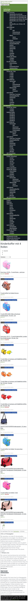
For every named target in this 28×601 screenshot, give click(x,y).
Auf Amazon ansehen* (10, 300)
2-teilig (11, 73)
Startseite (16, 531)
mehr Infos (16, 599)
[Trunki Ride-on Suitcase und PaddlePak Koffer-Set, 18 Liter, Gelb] (7, 357)
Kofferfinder (7, 9)
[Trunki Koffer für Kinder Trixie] (7, 491)
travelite (12, 53)
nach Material (10, 27)
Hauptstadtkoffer (14, 43)
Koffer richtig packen (12, 239)
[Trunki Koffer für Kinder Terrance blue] (7, 447)
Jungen (9, 200)
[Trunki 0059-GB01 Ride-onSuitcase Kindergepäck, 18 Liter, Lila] (7, 312)
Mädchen (9, 202)
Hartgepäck (13, 226)
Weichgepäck (13, 228)
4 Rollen (12, 60)
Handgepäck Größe (12, 236)
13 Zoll (11, 158)
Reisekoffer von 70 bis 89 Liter (18, 17)
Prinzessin (12, 210)
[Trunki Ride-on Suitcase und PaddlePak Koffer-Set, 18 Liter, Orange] (7, 380)
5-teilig (11, 78)
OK (12, 599)
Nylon (14, 37)
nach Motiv (10, 204)
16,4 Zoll (12, 163)
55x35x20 (12, 119)
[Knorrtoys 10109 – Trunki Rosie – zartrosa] (7, 270)
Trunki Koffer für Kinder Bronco (10, 293)
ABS (14, 30)
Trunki (11, 223)
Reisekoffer (7, 11)
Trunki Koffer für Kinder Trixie (9, 493)
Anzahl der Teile (11, 71)
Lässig (11, 217)
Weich (11, 35)
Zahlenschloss (14, 68)
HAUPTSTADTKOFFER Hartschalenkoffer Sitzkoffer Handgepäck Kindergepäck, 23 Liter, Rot (14, 470)
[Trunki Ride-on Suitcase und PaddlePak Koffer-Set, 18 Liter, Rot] (7, 402)
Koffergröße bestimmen (13, 238)
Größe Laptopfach (12, 156)
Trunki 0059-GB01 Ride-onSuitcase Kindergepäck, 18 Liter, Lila (10, 314)
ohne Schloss (13, 63)
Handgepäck (7, 105)
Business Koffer (8, 154)
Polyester (15, 38)
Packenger (13, 47)
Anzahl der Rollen (11, 56)
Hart (11, 29)
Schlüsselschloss (14, 66)
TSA (11, 65)
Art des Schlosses (11, 61)
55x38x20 (12, 117)
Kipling (11, 45)
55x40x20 (12, 115)
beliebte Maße (11, 112)
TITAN (11, 52)
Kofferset (6, 70)
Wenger (12, 55)
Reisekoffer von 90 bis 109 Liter (18, 19)
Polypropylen (16, 34)
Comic (11, 207)
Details (2, 279)
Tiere (11, 212)
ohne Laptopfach (11, 168)
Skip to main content (6, 1)
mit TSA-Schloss (11, 197)
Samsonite (12, 48)
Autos (11, 205)
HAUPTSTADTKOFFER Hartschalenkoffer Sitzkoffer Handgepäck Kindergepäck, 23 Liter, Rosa (14, 513)
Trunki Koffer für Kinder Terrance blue (11, 449)
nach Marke (10, 40)
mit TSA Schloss (11, 153)
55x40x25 (12, 114)
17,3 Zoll (12, 166)
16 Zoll (11, 161)
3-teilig (11, 74)
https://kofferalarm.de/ (15, 592)
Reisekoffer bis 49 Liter (16, 14)
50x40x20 (12, 120)
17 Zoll (11, 164)
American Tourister (15, 42)
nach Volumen (11, 12)
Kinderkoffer (7, 199)
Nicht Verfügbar (9, 279)
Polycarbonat (16, 32)
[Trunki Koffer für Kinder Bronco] (7, 291)
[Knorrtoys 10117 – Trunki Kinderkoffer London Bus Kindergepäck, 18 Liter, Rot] (7, 335)
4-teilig (11, 76)
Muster (12, 208)
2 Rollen (12, 58)
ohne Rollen (13, 171)
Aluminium (16, 127)
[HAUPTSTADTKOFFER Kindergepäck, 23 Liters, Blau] (4, 425)
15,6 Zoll (12, 159)
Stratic (11, 50)
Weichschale (13, 87)
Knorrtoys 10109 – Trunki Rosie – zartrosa (12, 272)
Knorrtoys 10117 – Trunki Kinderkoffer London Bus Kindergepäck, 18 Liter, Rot (14, 337)
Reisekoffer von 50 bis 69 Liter (18, 16)
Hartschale (13, 81)
